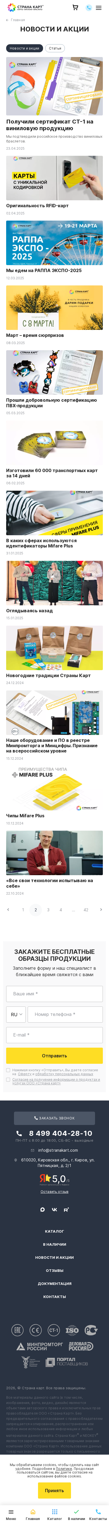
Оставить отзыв (54, 1192)
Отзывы (54, 1271)
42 (86, 909)
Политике (64, 1469)
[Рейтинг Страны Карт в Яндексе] (55, 1179)
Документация (55, 1284)
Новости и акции (54, 1257)
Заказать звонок (56, 1118)
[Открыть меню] (98, 7)
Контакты (54, 1297)
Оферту (25, 1074)
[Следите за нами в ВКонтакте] (54, 1209)
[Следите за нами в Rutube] (66, 1209)
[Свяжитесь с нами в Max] (42, 1209)
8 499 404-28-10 (61, 1133)
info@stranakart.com (58, 1150)
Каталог (54, 1231)
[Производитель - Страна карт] (25, 7)
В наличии (54, 1244)
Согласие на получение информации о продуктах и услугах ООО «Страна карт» (56, 1081)
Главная (18, 20)
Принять (54, 1490)
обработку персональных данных (64, 1074)
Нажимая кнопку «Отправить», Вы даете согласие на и (55, 1072)
